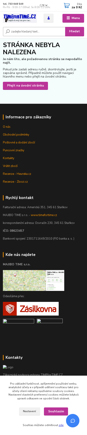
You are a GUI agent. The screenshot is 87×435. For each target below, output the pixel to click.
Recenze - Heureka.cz (17, 174)
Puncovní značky (13, 150)
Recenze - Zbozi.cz (15, 182)
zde (61, 425)
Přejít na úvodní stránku (25, 85)
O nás (6, 127)
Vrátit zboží (10, 166)
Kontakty (8, 158)
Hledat (74, 31)
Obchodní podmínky (16, 135)
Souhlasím (56, 411)
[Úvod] (20, 18)
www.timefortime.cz (44, 215)
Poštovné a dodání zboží (19, 143)
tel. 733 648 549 (13, 4)
